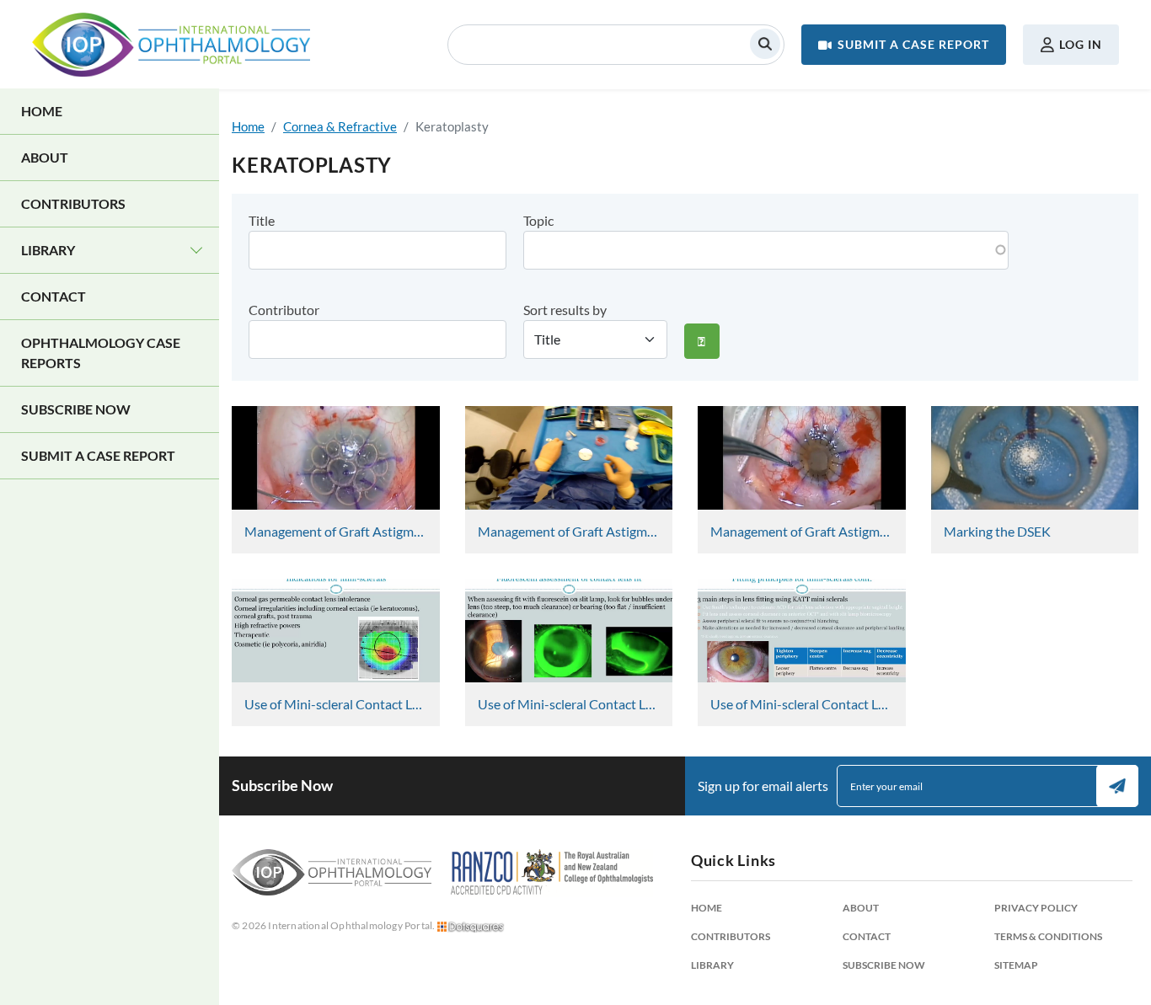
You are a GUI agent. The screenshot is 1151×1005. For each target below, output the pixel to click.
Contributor (284, 310)
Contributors (73, 203)
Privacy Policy (1036, 907)
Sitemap (1016, 965)
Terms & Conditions (1048, 936)
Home (41, 111)
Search (765, 44)
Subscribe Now (76, 409)
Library (48, 250)
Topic (538, 220)
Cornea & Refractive (340, 126)
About (44, 157)
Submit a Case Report (913, 44)
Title (262, 220)
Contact (53, 296)
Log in (1080, 44)
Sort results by (565, 310)
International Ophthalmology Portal (171, 45)
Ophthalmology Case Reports (100, 352)
